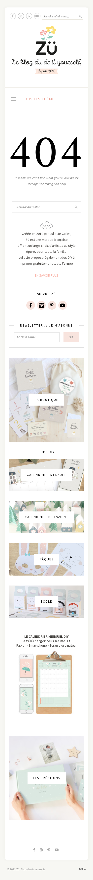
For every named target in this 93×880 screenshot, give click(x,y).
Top (81, 869)
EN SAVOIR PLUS (46, 275)
